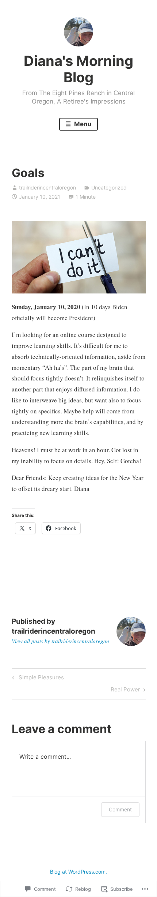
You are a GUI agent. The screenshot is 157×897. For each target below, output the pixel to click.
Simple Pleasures (37, 678)
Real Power (125, 691)
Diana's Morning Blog (78, 69)
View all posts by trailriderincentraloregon (60, 641)
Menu (82, 124)
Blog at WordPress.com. (78, 871)
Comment (120, 809)
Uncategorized (109, 187)
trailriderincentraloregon (47, 187)
